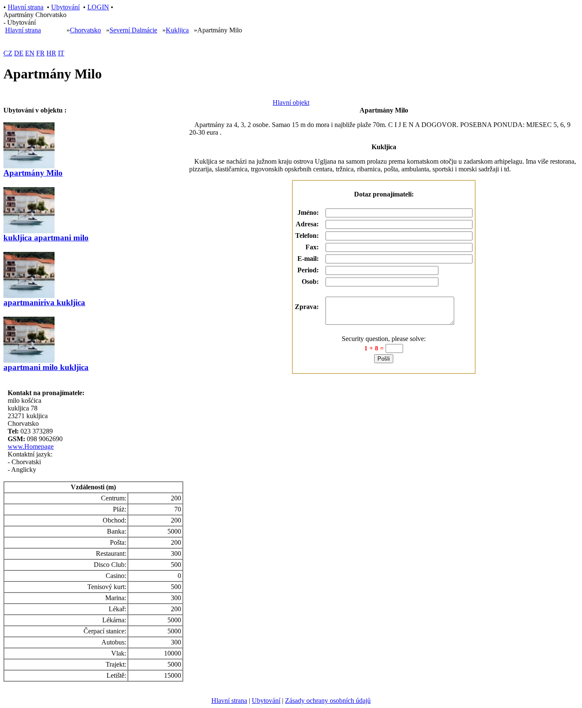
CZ (7, 53)
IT (61, 53)
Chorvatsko (85, 30)
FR (40, 53)
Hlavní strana (25, 7)
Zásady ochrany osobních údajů (328, 700)
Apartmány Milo (33, 172)
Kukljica (177, 30)
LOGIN (98, 7)
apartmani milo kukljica (46, 367)
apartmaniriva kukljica (44, 302)
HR (51, 53)
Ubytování (65, 7)
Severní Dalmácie (133, 30)
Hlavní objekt (291, 102)
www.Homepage (31, 446)
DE (18, 53)
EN (30, 53)
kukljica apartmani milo (46, 237)
